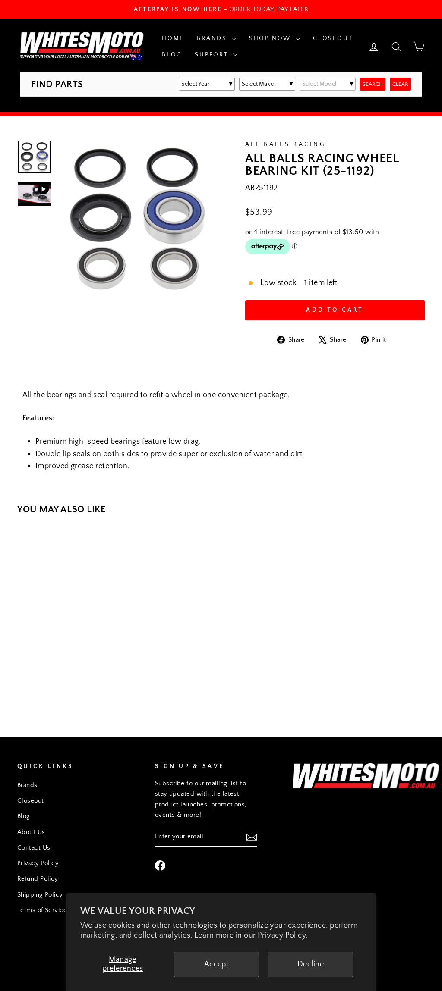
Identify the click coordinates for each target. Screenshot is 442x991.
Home (173, 38)
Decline (310, 964)
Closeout (333, 38)
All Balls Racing (285, 144)
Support (212, 54)
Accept (216, 964)
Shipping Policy (40, 894)
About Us (31, 832)
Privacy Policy (38, 863)
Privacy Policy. (283, 935)
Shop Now (271, 38)
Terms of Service (42, 910)
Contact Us (34, 847)
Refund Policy (37, 878)
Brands (213, 38)
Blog (172, 54)
